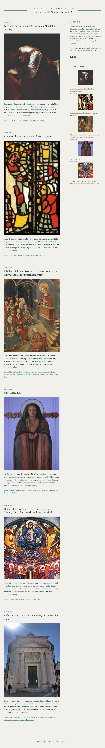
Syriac (38, 599)
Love (17, 120)
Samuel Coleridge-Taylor (11, 493)
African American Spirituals (12, 491)
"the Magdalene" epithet (10, 372)
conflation (6, 374)
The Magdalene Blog (53, 8)
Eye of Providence (17, 717)
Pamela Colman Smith (35, 255)
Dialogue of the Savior (85, 50)
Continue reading (23, 115)
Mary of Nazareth (31, 599)
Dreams (13, 120)
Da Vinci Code (8, 717)
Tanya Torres (25, 720)
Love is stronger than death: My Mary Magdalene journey (30, 27)
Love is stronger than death (26, 120)
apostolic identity (35, 372)
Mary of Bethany (41, 374)
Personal (36, 120)
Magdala (28, 374)
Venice (32, 720)
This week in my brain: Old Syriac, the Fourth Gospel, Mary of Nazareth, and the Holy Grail (28, 510)
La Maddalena (51, 717)
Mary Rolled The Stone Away (41, 491)
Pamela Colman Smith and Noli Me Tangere (27, 136)
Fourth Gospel (14, 599)
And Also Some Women (23, 372)
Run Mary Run (53, 491)
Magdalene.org (8, 720)
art (19, 255)
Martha (33, 374)
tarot (44, 255)
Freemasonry (26, 717)
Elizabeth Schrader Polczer (17, 374)
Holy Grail (22, 599)
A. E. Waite (14, 255)
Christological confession (48, 372)
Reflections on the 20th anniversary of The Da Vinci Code (31, 617)
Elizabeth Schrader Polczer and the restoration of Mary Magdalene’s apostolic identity (30, 273)
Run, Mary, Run (12, 393)
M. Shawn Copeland (26, 491)
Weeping (42, 120)
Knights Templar (42, 717)
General (6, 120)
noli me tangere (24, 255)
